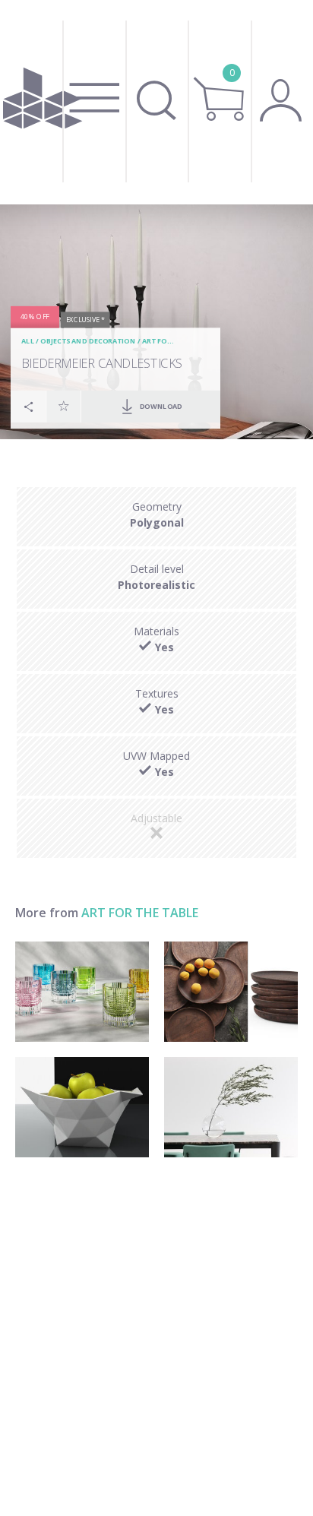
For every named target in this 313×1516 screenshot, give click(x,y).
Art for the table (139, 912)
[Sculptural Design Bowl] (82, 1107)
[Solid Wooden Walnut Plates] (231, 992)
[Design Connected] (42, 102)
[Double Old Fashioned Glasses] (82, 992)
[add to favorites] (63, 405)
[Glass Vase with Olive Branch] (231, 1107)
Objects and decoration (87, 341)
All (27, 341)
